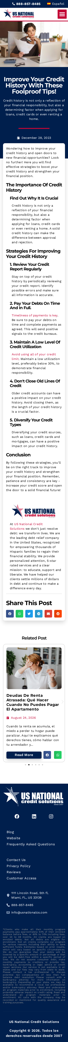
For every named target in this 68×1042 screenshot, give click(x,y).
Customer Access (21, 878)
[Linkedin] (34, 816)
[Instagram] (51, 816)
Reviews (14, 872)
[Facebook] (17, 816)
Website (13, 838)
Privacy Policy (18, 866)
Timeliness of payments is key (34, 315)
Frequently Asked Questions (31, 844)
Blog (10, 832)
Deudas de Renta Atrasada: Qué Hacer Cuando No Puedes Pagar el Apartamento (32, 702)
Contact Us (16, 860)
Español (57, 4)
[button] (62, 14)
